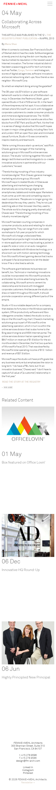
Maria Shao (11, 44)
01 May (12, 454)
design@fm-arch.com (28, 761)
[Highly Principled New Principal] (28, 642)
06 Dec (11, 562)
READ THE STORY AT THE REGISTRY (21, 382)
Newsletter (28, 782)
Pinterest (28, 773)
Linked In (28, 767)
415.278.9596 (29, 755)
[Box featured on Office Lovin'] (28, 428)
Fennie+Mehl (15, 4)
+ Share (7, 387)
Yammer (29, 70)
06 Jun (11, 669)
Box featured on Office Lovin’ (23, 462)
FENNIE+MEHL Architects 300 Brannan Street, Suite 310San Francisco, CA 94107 (28, 746)
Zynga (21, 70)
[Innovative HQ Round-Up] (28, 535)
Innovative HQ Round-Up (21, 570)
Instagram (28, 770)
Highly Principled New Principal (26, 677)
